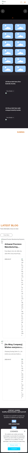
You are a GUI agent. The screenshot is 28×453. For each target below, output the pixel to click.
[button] (25, 11)
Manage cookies (14, 445)
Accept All (14, 448)
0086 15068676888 (14, 424)
